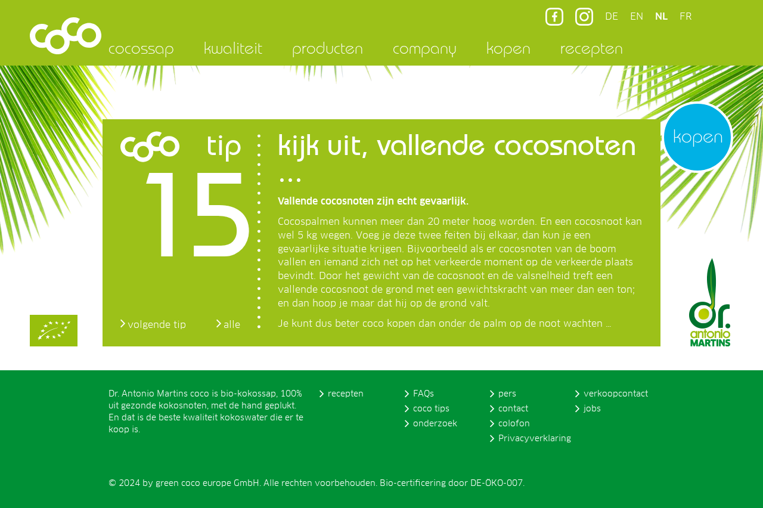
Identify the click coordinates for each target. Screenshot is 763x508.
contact (513, 409)
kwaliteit (233, 47)
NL (661, 16)
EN (636, 16)
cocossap (141, 47)
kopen (508, 47)
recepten (591, 47)
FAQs (423, 394)
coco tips (431, 409)
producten (327, 47)
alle (232, 325)
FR (685, 16)
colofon (514, 424)
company (425, 47)
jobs (592, 409)
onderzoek (435, 424)
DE (611, 16)
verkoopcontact (616, 394)
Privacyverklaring (534, 439)
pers (507, 394)
